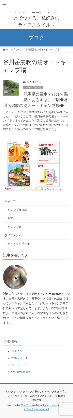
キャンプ (10, 201)
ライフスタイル (14, 235)
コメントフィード (22, 364)
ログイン (17, 351)
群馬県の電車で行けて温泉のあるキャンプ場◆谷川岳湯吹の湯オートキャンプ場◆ (35, 100)
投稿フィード (19, 358)
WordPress (26, 405)
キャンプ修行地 (33, 87)
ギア (10, 218)
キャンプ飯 (14, 226)
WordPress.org (20, 371)
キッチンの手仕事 (18, 244)
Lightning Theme (47, 405)
